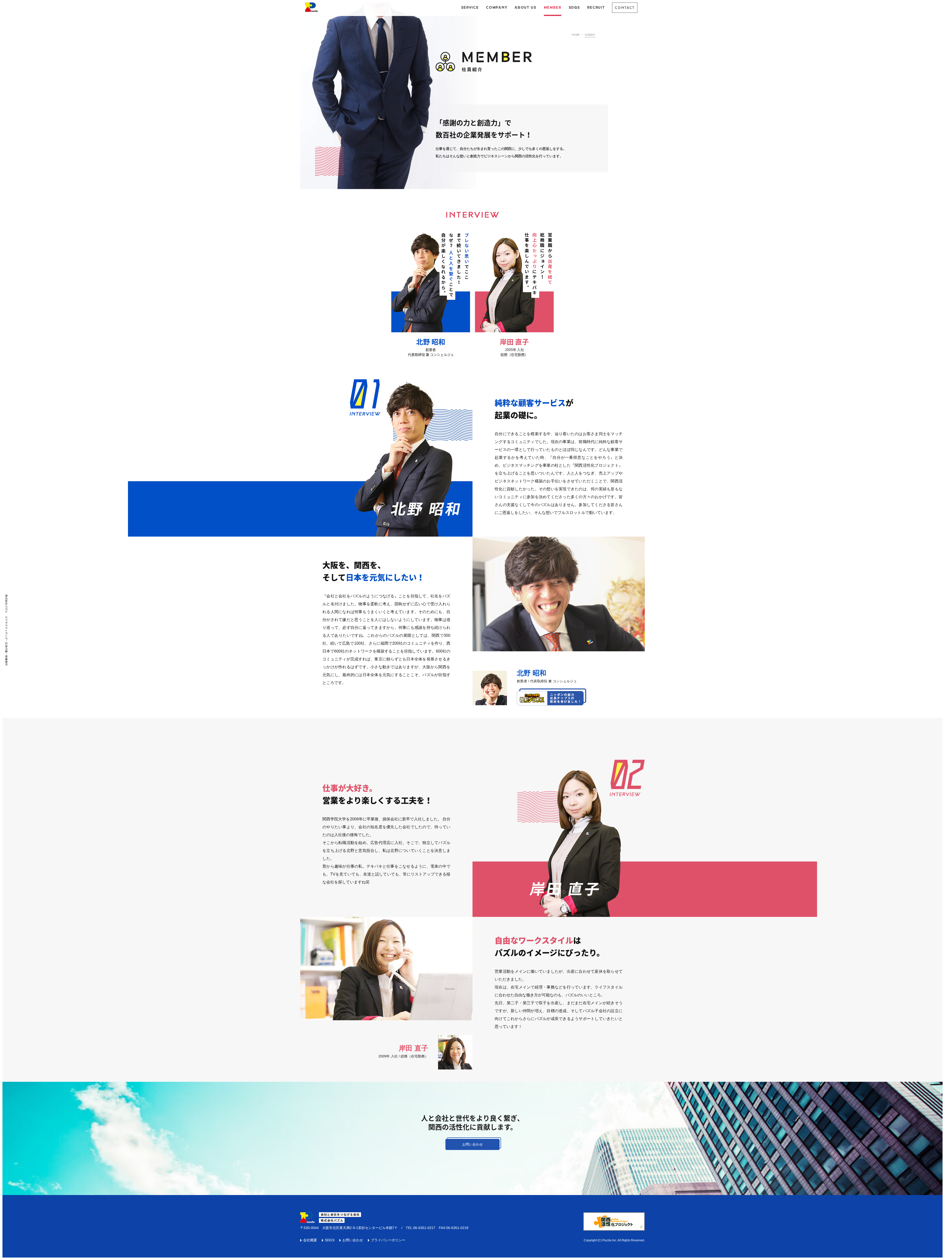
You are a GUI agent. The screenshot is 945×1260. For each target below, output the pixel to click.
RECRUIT (596, 7)
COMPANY (496, 7)
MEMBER (552, 7)
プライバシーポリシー (388, 1240)
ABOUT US (525, 7)
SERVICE (470, 7)
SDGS (574, 7)
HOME (576, 34)
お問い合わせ (472, 1144)
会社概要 (310, 1240)
